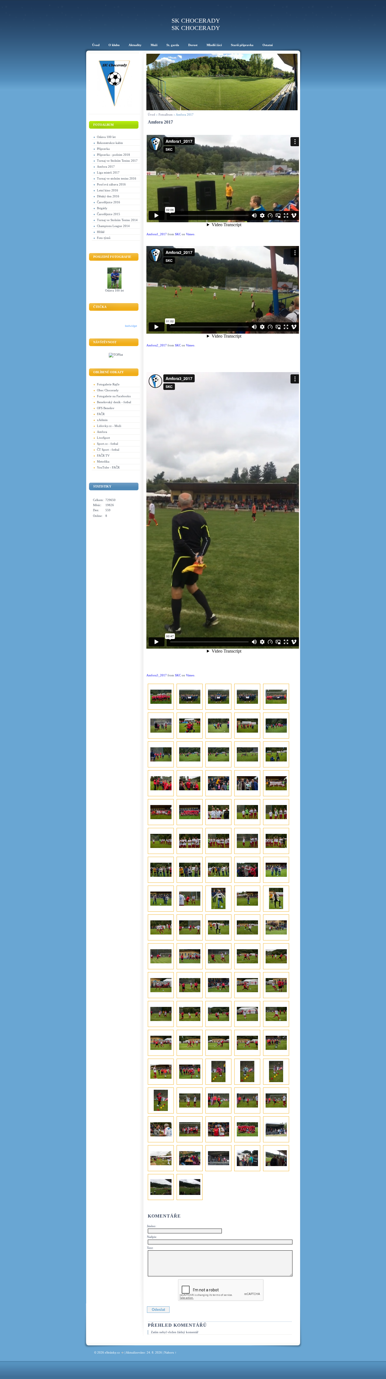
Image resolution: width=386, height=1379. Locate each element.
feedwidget (131, 325)
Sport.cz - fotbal (107, 443)
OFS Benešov (105, 408)
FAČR (101, 414)
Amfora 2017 (106, 166)
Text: (150, 1247)
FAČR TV (103, 455)
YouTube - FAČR (108, 467)
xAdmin (102, 420)
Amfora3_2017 (156, 675)
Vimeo (190, 234)
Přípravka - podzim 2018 (113, 154)
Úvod (151, 114)
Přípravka (103, 148)
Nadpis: (152, 1236)
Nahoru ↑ (170, 1352)
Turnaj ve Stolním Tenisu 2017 (117, 160)
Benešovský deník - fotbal (114, 402)
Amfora (102, 431)
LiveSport (103, 437)
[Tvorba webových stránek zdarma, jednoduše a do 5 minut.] (123, 1353)
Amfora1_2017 (156, 234)
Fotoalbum (166, 114)
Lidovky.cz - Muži (109, 426)
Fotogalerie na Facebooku (114, 396)
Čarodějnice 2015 (108, 214)
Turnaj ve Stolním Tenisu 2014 (117, 220)
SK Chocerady (196, 20)
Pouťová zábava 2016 (111, 184)
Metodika (103, 461)
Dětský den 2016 (108, 196)
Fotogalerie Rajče (108, 384)
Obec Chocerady (108, 390)
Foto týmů (103, 237)
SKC (178, 234)
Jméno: (151, 1226)
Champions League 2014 (113, 226)
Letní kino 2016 (107, 190)
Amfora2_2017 (156, 345)
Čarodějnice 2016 (108, 202)
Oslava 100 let (106, 137)
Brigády (102, 208)
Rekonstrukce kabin (110, 142)
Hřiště (101, 232)
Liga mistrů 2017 (108, 172)
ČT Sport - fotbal (108, 449)
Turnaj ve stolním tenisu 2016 (116, 178)
